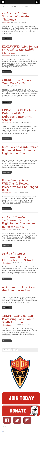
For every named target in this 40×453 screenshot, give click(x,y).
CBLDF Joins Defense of (18, 81)
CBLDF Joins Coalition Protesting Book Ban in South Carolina (18, 319)
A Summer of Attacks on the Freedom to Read (19, 288)
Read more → (6, 38)
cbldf (4, 86)
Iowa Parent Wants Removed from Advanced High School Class (20, 150)
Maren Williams (7, 122)
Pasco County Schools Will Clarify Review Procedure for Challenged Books (20, 185)
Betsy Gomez (6, 22)
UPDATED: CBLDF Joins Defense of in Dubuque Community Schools (19, 115)
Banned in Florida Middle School (17, 257)
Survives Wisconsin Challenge (15, 16)
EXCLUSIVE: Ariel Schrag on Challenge (20, 50)
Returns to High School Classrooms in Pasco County (18, 221)
